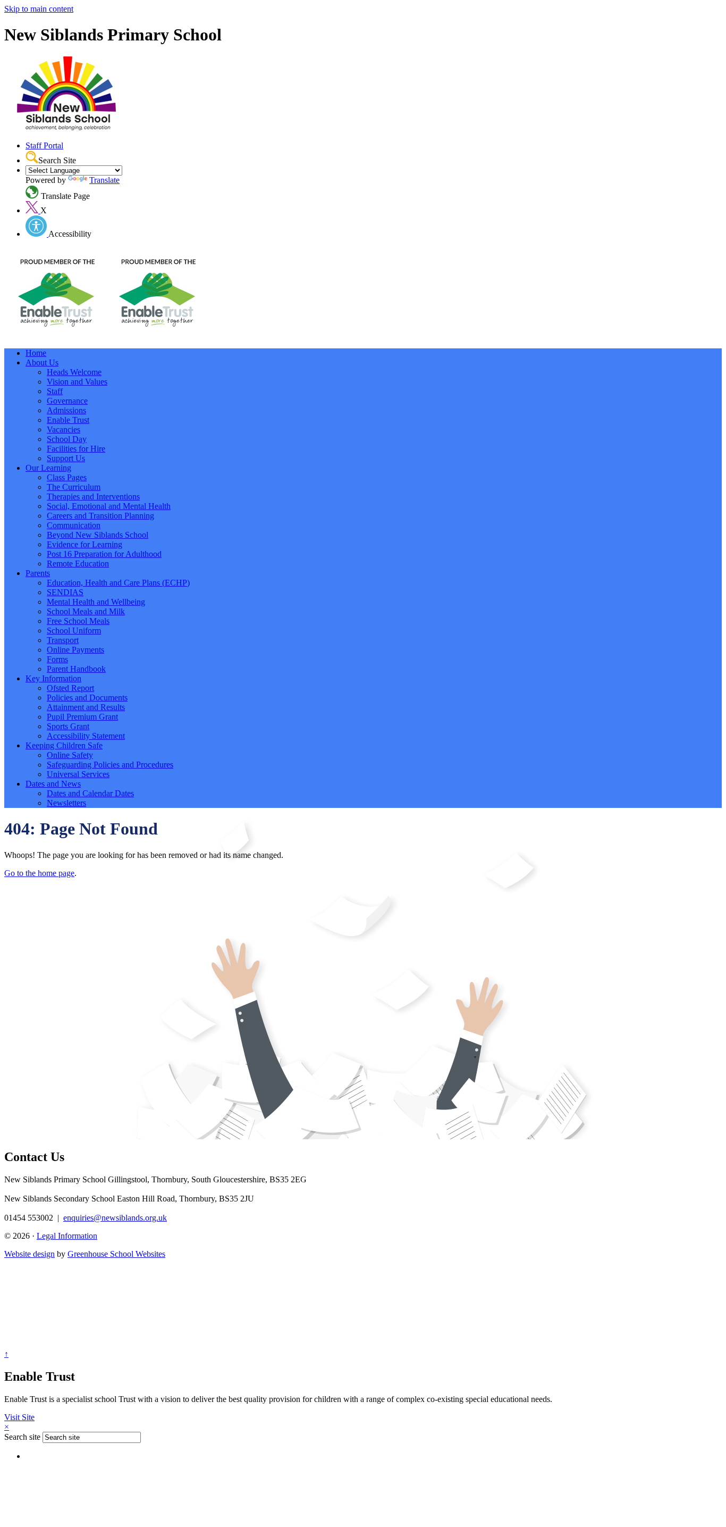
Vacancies (63, 429)
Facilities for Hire (76, 448)
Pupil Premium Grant (82, 716)
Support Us (66, 458)
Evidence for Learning (84, 544)
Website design (29, 1253)
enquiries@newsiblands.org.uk (115, 1217)
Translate (104, 180)
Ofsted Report (70, 687)
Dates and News (53, 783)
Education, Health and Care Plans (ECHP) (118, 582)
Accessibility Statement (86, 735)
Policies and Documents (87, 697)
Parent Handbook (76, 668)
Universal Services (78, 774)
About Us (42, 362)
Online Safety (70, 755)
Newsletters (66, 802)
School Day (67, 439)
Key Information (53, 678)
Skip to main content (38, 8)
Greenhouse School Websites (116, 1253)
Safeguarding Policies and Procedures (110, 764)
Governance (67, 400)
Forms (57, 659)
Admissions (66, 410)
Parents (38, 573)
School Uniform (74, 630)
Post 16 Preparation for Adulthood (104, 553)
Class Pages (67, 477)
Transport (63, 640)
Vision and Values (77, 381)
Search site (22, 1436)
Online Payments (75, 649)
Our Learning (48, 467)
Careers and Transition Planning (100, 515)
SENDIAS (65, 592)
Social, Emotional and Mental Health (109, 506)
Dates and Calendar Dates (90, 793)
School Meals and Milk (86, 611)
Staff (55, 391)
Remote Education (78, 563)
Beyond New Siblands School (97, 534)
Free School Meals (78, 620)
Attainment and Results (86, 707)
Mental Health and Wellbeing (96, 601)
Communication (73, 525)
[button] (32, 157)
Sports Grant (68, 726)
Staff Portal (44, 145)
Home (36, 352)
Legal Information (67, 1235)
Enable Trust (68, 419)
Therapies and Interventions (93, 496)
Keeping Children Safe (64, 745)
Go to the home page (39, 873)
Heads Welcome (74, 372)
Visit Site (19, 1417)
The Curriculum (73, 486)
